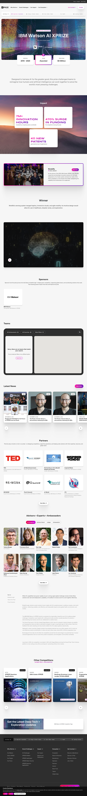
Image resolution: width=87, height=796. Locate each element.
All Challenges (26, 753)
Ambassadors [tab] (56, 522)
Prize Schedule (11, 602)
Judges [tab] (49, 522)
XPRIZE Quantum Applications (26, 764)
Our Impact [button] (33, 7)
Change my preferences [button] (20, 793)
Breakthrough (11, 597)
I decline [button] (11, 793)
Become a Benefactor (72, 753)
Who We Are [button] (14, 7)
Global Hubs (55, 774)
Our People (10, 758)
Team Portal (83, 1)
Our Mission (10, 753)
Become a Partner (71, 758)
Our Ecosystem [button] (42, 7)
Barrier (9, 594)
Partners (54, 763)
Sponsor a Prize (71, 755)
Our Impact (40, 753)
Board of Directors (56, 755)
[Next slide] (80, 428)
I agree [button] (5, 793)
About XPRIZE (10, 755)
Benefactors (55, 758)
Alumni (54, 766)
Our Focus (5, 13)
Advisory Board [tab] (41, 522)
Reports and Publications (40, 756)
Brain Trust (55, 768)
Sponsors (54, 760)
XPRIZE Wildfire (26, 755)
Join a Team (70, 760)
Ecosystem (55, 753)
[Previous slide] (6, 428)
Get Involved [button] (71, 7)
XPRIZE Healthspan (27, 758)
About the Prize (11, 599)
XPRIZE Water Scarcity (28, 760)
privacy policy (19, 790)
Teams (54, 771)
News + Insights (76, 1)
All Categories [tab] (30, 522)
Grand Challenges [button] (23, 7)
